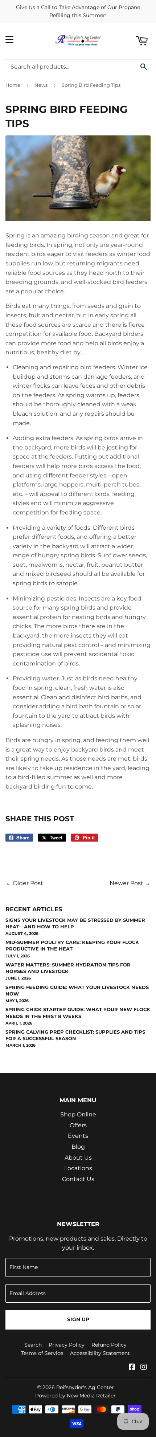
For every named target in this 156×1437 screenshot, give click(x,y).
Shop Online (78, 1114)
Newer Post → (130, 883)
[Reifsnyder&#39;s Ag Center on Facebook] (132, 1367)
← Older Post (24, 883)
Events (78, 1135)
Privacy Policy (67, 1345)
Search (33, 1345)
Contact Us (78, 1179)
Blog (78, 1146)
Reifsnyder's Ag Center (85, 1387)
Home (12, 85)
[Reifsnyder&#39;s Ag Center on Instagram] (143, 1367)
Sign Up (78, 1319)
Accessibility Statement (100, 1353)
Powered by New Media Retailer (75, 1396)
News (41, 85)
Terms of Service (42, 1353)
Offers (78, 1125)
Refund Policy (109, 1345)
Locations (78, 1168)
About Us (78, 1157)
